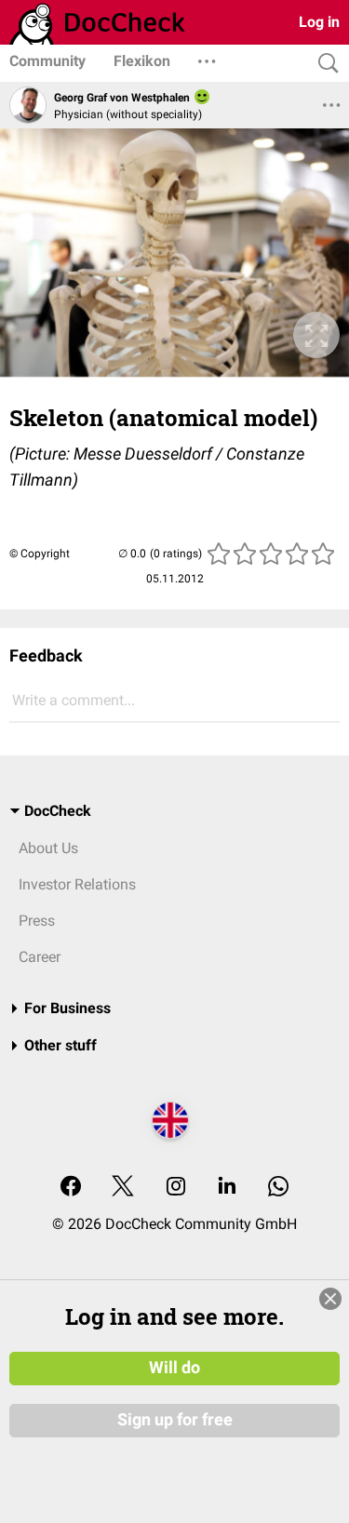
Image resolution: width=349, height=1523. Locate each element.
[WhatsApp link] (278, 1187)
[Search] (324, 63)
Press (37, 920)
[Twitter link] (123, 1187)
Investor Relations (77, 884)
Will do (174, 1367)
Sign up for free (175, 1419)
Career (39, 957)
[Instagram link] (176, 1187)
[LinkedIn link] (227, 1187)
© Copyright (39, 553)
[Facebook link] (70, 1187)
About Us (48, 848)
